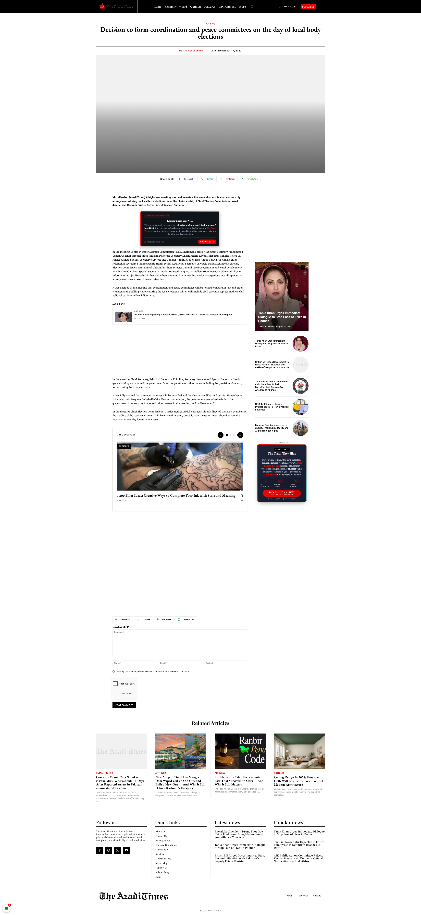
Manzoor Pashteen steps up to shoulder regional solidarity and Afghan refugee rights (271, 428)
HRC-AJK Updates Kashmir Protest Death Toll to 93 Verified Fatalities (272, 407)
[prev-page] (297, 267)
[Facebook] (99, 850)
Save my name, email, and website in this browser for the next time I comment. (152, 671)
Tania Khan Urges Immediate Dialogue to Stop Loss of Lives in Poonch (282, 317)
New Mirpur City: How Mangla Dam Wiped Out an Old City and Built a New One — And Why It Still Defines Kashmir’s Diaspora (180, 782)
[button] (252, 6)
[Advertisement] (179, 353)
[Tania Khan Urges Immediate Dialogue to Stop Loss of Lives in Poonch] (282, 296)
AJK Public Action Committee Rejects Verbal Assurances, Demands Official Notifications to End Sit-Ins (298, 858)
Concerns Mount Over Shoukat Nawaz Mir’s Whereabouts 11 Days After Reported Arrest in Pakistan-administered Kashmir (120, 782)
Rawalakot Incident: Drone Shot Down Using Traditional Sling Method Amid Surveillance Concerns (240, 834)
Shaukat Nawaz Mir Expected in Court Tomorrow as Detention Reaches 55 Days (299, 845)
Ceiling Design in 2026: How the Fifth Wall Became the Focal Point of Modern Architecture (298, 781)
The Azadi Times (193, 50)
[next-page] (302, 267)
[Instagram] (108, 850)
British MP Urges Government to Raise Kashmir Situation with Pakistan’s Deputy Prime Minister (272, 365)
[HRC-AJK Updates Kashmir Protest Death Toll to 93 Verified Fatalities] (301, 407)
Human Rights (104, 773)
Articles (210, 23)
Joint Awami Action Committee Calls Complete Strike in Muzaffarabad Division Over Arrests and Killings (271, 385)
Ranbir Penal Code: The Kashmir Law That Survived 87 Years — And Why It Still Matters (239, 780)
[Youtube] (126, 850)
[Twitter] (117, 850)
